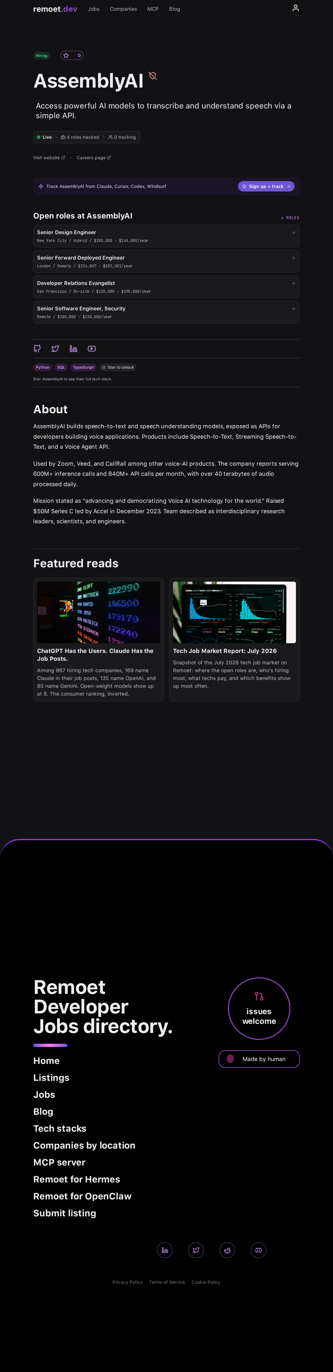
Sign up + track (266, 186)
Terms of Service (167, 1282)
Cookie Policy (206, 1282)
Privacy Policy (128, 1282)
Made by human (264, 1058)
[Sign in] (296, 9)
